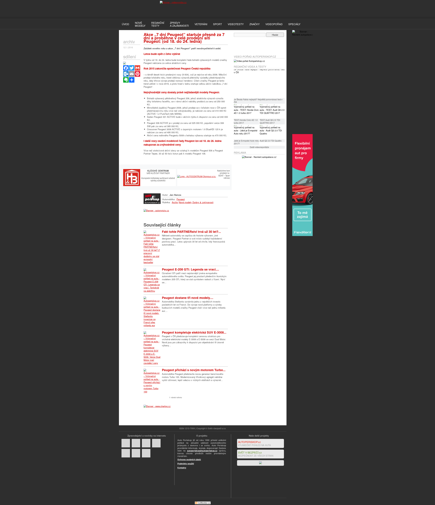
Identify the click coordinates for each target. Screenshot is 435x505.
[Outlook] (126, 74)
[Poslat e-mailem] (131, 74)
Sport (217, 24)
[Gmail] (137, 68)
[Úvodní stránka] (152, 203)
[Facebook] (126, 68)
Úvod (125, 24)
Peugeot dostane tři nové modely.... (187, 297)
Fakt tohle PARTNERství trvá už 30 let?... (191, 231)
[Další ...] (131, 80)
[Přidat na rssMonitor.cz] (203, 503)
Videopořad (274, 24)
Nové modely (185, 202)
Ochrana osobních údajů (189, 459)
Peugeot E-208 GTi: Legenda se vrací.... (190, 269)
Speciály (294, 24)
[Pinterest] (137, 74)
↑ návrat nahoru (175, 397)
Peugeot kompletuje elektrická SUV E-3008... (194, 332)
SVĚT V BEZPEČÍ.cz (250, 452)
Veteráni (201, 24)
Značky (254, 24)
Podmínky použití (185, 463)
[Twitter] (131, 68)
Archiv (175, 202)
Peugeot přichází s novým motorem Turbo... (193, 370)
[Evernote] (126, 80)
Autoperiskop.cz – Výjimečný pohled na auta (136, 9)
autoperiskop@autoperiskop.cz (202, 450)
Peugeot (181, 199)
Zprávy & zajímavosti (202, 202)
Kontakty (181, 467)
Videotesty (236, 24)
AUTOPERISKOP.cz (249, 442)
